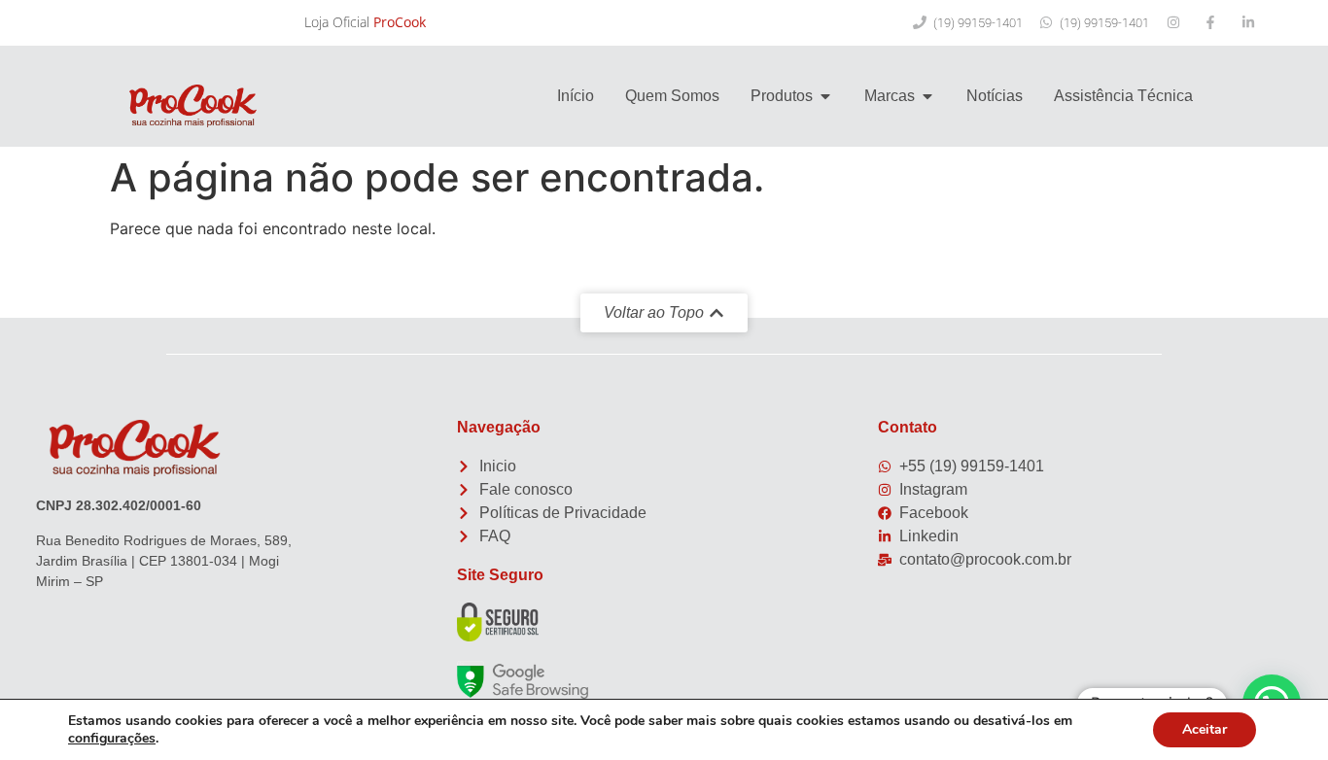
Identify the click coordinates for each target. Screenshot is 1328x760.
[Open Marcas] (927, 96)
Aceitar (1204, 729)
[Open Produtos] (825, 96)
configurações (112, 738)
